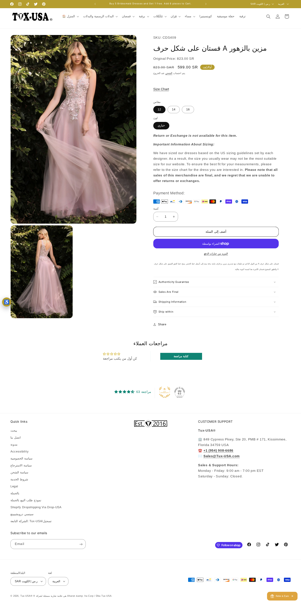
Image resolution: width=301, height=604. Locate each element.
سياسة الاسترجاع (21, 465)
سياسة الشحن (19, 472)
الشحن (168, 73)
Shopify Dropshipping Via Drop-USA (35, 507)
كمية (156, 208)
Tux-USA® (26, 595)
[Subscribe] (81, 544)
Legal (14, 486)
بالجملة (14, 493)
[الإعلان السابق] (95, 4)
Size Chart (161, 89)
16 (188, 109)
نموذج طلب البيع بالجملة (25, 500)
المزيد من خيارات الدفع (216, 253)
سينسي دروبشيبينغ (21, 514)
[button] (70, 16)
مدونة (13, 444)
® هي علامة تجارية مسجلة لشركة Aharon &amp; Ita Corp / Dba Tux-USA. (72, 595)
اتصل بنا (15, 437)
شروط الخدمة (19, 479)
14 (173, 109)
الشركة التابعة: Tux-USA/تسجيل (31, 521)
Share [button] (162, 324)
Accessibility (19, 451)
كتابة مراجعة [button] (181, 356)
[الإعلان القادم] (206, 4)
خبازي (161, 125)
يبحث (13, 430)
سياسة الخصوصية (21, 458)
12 (159, 109)
